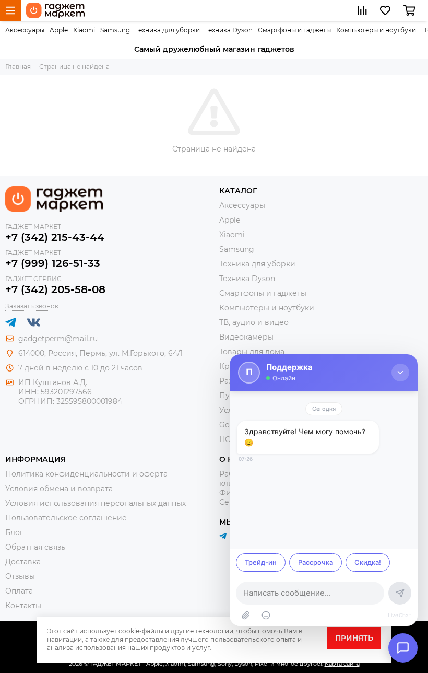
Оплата (19, 591)
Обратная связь (35, 547)
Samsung (115, 30)
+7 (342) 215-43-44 (54, 237)
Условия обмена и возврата (59, 488)
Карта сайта (342, 663)
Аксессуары (24, 30)
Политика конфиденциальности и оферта (86, 474)
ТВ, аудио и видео (254, 322)
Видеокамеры (246, 337)
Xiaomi (84, 30)
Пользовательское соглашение (66, 518)
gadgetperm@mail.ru (58, 338)
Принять (354, 638)
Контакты (23, 605)
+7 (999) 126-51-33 (52, 263)
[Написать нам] (403, 648)
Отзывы (20, 576)
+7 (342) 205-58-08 (55, 289)
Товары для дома (251, 351)
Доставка (23, 561)
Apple (59, 30)
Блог (14, 532)
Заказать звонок (31, 306)
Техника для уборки (167, 30)
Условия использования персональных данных (95, 503)
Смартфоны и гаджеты (294, 30)
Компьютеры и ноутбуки (376, 30)
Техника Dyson (229, 30)
